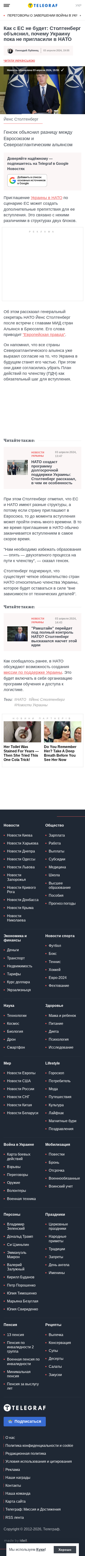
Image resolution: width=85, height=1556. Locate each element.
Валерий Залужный (15, 1267)
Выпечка (56, 1335)
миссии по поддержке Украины (33, 672)
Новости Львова (21, 867)
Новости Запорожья (16, 877)
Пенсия (10, 1325)
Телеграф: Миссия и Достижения (33, 1509)
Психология (59, 1039)
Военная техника (21, 1199)
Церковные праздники (58, 1226)
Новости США (19, 1081)
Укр (78, 5)
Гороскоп (56, 1073)
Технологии (17, 1016)
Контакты (13, 1485)
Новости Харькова (22, 843)
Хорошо (64, 1549)
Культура (56, 1105)
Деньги (13, 950)
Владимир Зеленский (16, 1226)
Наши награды (17, 1477)
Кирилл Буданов (20, 1277)
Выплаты (56, 851)
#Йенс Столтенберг (47, 699)
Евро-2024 (58, 978)
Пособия (56, 895)
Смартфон (16, 1047)
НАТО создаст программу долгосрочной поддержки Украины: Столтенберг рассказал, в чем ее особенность (53, 472)
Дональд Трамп (20, 1236)
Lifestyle (52, 1063)
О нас (10, 1438)
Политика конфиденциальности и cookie (39, 1445)
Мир (7, 1063)
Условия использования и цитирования (38, 1461)
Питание (56, 1023)
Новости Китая (19, 1105)
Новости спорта (60, 936)
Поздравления (61, 1129)
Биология (15, 1031)
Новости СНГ (18, 1097)
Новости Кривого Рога (21, 890)
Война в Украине (19, 1144)
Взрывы (14, 1167)
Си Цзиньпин (18, 1245)
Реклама (12, 1470)
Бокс (53, 954)
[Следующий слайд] (80, 15)
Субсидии (57, 859)
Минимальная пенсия (19, 1374)
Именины (57, 1273)
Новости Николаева (16, 918)
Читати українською (19, 60)
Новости (11, 825)
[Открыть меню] (7, 5)
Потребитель (59, 1081)
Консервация (60, 1343)
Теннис (55, 962)
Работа (55, 843)
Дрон (11, 1039)
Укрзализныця (19, 990)
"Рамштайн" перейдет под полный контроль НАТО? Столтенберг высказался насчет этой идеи (54, 636)
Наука (9, 1006)
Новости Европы (21, 1073)
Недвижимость (19, 966)
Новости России (20, 1089)
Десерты (56, 1359)
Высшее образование (60, 885)
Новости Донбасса (23, 900)
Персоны (12, 1214)
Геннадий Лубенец (27, 50)
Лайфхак (56, 1113)
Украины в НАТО (46, 197)
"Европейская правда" (44, 334)
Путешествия (60, 1097)
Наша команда (17, 1493)
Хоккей (55, 970)
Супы (53, 1351)
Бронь (54, 1162)
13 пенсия (15, 1335)
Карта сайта (15, 1501)
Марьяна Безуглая (22, 1301)
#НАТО (20, 699)
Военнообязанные (64, 1178)
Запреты (56, 1257)
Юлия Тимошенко (22, 1293)
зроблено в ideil (16, 1540)
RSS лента (14, 1517)
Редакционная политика (25, 1453)
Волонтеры (16, 1191)
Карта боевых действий (18, 1156)
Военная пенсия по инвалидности (23, 1361)
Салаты (55, 1366)
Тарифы (14, 974)
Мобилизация (57, 1144)
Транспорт (16, 958)
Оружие (13, 1183)
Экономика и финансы (15, 938)
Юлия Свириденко (22, 1309)
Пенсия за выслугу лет (23, 1386)
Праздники (55, 1214)
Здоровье (54, 1006)
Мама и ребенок (62, 1016)
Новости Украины (37, 454)
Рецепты (53, 1325)
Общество (54, 825)
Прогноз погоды (62, 903)
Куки (40, 1549)
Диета (54, 1031)
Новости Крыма (20, 908)
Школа (54, 875)
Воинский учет (61, 1186)
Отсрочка (56, 1170)
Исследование (61, 1047)
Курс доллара (18, 982)
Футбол (55, 946)
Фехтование (59, 986)
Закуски (55, 1375)
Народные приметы (57, 1239)
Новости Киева (19, 835)
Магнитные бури (62, 1121)
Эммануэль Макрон (16, 1255)
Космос (13, 1023)
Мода (53, 1089)
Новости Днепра (21, 851)
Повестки (57, 1154)
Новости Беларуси (22, 1113)
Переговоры (17, 1175)
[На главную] (42, 5)
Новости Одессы (21, 859)
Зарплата (57, 835)
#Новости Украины (31, 705)
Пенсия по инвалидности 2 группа (20, 1347)
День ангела (59, 1265)
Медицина (57, 867)
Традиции (57, 1249)
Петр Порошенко (21, 1285)
